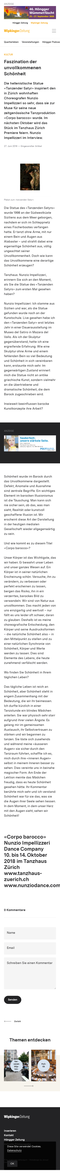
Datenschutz (14, 1150)
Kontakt (9, 1135)
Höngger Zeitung (20, 23)
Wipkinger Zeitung (39, 23)
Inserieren (10, 1131)
